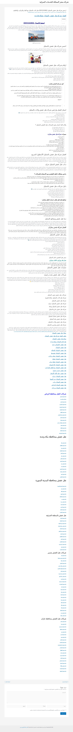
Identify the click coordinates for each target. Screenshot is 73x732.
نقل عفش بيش (63, 631)
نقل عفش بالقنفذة (63, 450)
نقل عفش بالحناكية (63, 496)
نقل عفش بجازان (63, 621)
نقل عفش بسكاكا (63, 665)
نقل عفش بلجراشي (63, 660)
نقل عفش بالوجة (63, 594)
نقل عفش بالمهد (63, 494)
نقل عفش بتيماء (63, 599)
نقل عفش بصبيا (63, 624)
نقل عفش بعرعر (63, 612)
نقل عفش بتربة (63, 466)
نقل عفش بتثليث (63, 571)
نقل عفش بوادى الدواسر (62, 414)
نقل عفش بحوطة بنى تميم (61, 422)
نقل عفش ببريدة (63, 501)
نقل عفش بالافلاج (63, 412)
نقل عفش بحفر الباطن (62, 531)
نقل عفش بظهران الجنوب (62, 568)
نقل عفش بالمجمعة (63, 407)
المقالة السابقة (65, 681)
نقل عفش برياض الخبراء (62, 526)
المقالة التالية (7, 681)
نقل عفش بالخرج (63, 401)
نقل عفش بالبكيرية (63, 512)
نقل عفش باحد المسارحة (62, 645)
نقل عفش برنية (63, 463)
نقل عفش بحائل (63, 605)
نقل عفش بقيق (63, 546)
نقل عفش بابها (63, 555)
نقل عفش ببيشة (63, 560)
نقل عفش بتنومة (63, 589)
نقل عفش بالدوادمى (62, 404)
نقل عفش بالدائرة (63, 639)
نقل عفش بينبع (63, 488)
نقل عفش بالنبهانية (63, 520)
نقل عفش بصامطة (63, 629)
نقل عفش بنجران (63, 652)
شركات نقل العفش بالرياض (39, 12)
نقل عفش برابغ (63, 455)
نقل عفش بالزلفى (63, 417)
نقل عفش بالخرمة (63, 461)
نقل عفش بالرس (63, 507)
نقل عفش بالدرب (63, 634)
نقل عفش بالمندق (63, 663)
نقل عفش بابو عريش (62, 626)
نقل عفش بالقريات (63, 668)
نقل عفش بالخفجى (63, 541)
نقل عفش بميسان (63, 471)
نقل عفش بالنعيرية (63, 549)
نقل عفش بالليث (63, 453)
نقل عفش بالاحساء (63, 528)
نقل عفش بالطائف (63, 445)
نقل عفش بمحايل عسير (62, 565)
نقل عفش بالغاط (63, 428)
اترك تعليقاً (64, 12)
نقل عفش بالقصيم (63, 476)
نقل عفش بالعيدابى (63, 647)
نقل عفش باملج (63, 602)
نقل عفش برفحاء (63, 615)
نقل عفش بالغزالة (63, 610)
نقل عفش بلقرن (63, 579)
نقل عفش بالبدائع (63, 509)
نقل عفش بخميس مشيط (62, 558)
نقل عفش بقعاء (63, 607)
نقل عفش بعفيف (63, 425)
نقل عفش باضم (63, 474)
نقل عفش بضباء (63, 597)
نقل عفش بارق (63, 586)
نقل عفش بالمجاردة (62, 584)
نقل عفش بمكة (63, 442)
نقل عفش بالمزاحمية (62, 433)
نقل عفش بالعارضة (63, 642)
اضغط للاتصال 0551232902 (34, 23)
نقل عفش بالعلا (63, 491)
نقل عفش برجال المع (62, 576)
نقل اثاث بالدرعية (63, 399)
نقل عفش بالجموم (63, 469)
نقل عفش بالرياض (63, 396)
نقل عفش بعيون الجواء (62, 523)
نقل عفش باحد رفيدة (62, 581)
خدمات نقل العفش (47, 12)
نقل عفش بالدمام (63, 518)
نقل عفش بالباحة (63, 658)
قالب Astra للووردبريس (24, 727)
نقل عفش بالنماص (63, 563)
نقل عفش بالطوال (63, 650)
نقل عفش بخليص (63, 458)
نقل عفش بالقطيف (63, 536)
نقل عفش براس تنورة (62, 544)
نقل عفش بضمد (63, 637)
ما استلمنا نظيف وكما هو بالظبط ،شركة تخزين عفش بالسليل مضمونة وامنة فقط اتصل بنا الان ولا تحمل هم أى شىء (33, 331)
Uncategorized (59, 12)
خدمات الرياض (53, 12)
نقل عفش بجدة (63, 448)
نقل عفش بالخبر (63, 539)
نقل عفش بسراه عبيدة (62, 573)
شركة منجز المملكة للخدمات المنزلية (54, 2)
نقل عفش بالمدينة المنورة (62, 486)
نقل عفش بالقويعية (63, 409)
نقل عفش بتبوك (63, 592)
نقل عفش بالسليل (63, 430)
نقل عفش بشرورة (63, 655)
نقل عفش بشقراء (63, 420)
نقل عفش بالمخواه (63, 671)
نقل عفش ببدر (63, 499)
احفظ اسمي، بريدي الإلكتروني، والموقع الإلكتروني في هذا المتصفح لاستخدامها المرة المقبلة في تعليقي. (47, 710)
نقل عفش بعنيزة (63, 504)
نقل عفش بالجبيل (63, 533)
